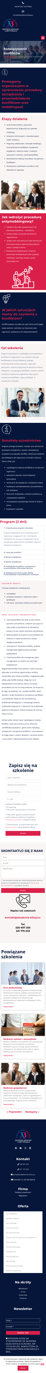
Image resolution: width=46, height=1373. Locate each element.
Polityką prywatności (14, 820)
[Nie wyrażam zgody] (42, 1364)
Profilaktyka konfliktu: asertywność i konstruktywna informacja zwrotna (20, 567)
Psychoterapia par (12, 1256)
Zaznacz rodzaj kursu (16, 804)
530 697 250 (19, 6)
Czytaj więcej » (8, 1007)
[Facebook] (16, 1148)
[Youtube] (20, 1148)
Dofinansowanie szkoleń (14, 1266)
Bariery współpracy (13, 557)
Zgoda (23, 1368)
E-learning (12, 807)
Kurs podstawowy (12, 987)
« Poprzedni (14, 1111)
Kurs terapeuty (11, 1242)
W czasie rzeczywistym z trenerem (22, 810)
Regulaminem (11, 827)
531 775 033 (24, 1169)
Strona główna (10, 56)
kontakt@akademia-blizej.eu (23, 15)
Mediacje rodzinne (12, 1218)
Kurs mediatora (11, 1214)
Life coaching (10, 1261)
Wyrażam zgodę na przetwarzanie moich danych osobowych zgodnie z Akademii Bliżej (21, 817)
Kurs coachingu (11, 1223)
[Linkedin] (30, 1148)
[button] (43, 38)
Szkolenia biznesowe (13, 1247)
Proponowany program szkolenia (19, 528)
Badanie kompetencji (13, 1271)
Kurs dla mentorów (12, 1233)
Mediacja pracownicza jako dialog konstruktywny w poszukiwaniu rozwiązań (21, 574)
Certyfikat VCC (11, 1252)
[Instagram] (25, 1148)
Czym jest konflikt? (13, 552)
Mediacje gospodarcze (15, 1087)
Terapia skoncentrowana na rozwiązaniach (21, 1237)
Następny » (32, 1111)
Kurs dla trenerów (12, 1228)
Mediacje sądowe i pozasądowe (19, 1039)
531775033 (27, 6)
